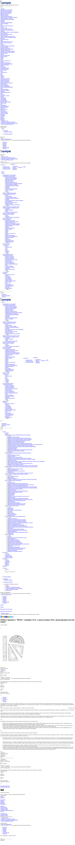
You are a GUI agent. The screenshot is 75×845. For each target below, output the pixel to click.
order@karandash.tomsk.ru (6, 139)
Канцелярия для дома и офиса (13, 436)
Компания (7, 560)
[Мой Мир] (4, 617)
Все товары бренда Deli (5, 786)
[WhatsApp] (9, 617)
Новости (2, 800)
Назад (7, 432)
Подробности (3, 670)
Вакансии (2, 801)
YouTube (4, 146)
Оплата (4, 700)
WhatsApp (5, 148)
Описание (5, 697)
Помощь (2, 811)
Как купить (7, 554)
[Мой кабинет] (1, 422)
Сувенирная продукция (12, 518)
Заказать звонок (8, 590)
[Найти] (1, 7)
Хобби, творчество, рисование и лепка (15, 468)
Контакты (2, 802)
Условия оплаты (3, 807)
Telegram (4, 145)
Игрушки (9, 536)
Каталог (6, 433)
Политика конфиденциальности (6, 810)
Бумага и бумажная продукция (14, 454)
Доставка (5, 701)
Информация (3, 804)
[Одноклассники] (3, 617)
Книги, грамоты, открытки (13, 476)
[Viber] (7, 617)
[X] (6, 617)
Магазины (2, 806)
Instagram (4, 144)
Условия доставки (4, 808)
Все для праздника (11, 482)
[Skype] (11, 617)
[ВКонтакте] (1, 617)
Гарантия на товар (4, 809)
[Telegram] (12, 617)
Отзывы (4, 698)
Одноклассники (6, 147)
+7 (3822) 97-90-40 (6, 124)
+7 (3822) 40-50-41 (9, 123)
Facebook (4, 143)
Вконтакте (5, 142)
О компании (2, 799)
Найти (2, 840)
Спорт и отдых (10, 507)
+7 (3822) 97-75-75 (4, 120)
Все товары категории (4, 785)
